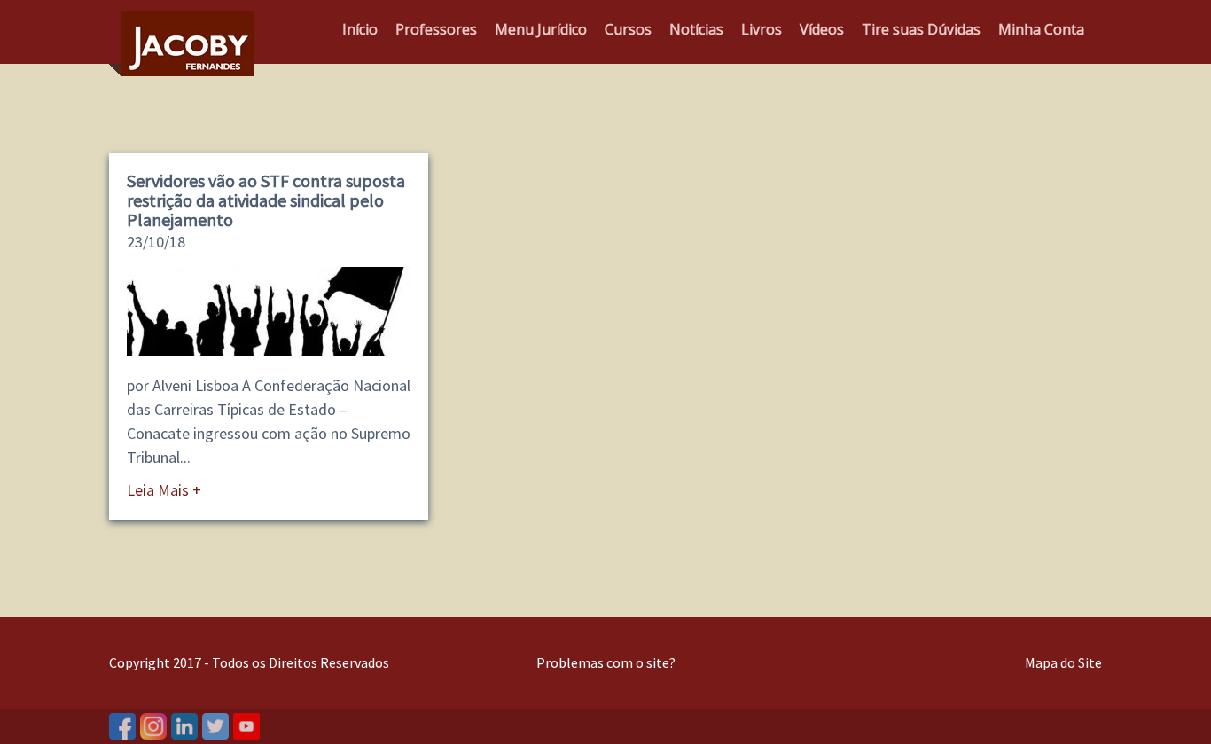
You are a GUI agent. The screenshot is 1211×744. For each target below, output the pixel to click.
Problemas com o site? (606, 662)
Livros (761, 29)
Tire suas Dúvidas (921, 29)
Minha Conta (1041, 29)
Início (360, 29)
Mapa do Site (1063, 662)
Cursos (628, 29)
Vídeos (822, 29)
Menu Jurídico (541, 29)
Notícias (696, 29)
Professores (436, 29)
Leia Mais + (164, 490)
